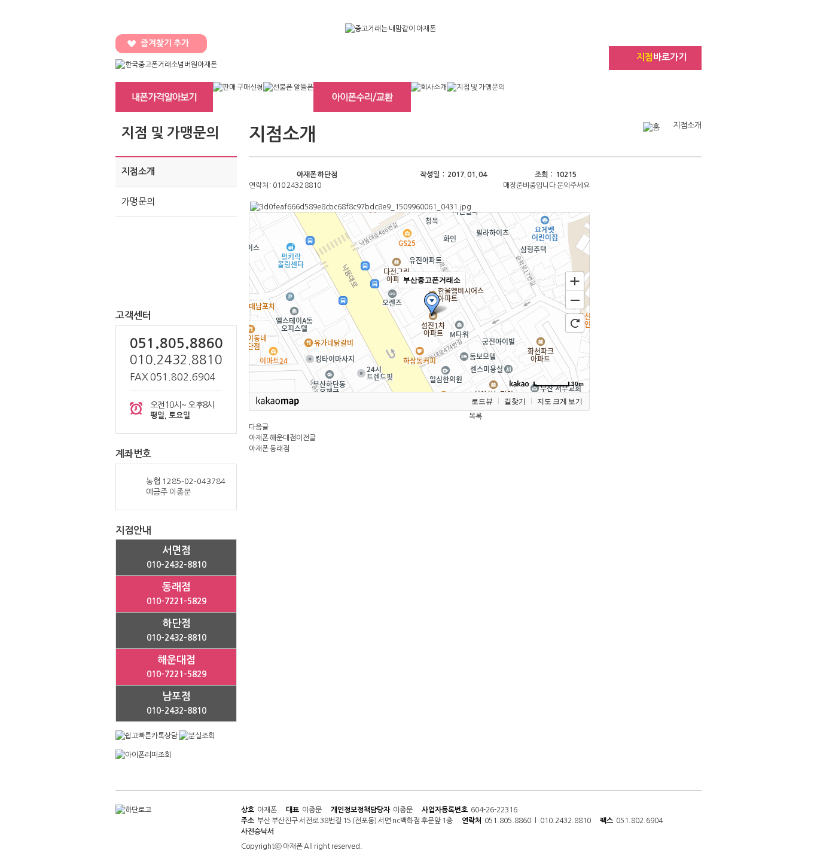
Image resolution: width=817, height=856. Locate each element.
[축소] (575, 300)
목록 (475, 416)
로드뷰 (482, 401)
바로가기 (661, 57)
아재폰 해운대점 (272, 437)
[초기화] (575, 323)
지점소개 (138, 171)
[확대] (575, 280)
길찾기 (515, 401)
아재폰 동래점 (269, 448)
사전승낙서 (257, 831)
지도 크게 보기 (560, 401)
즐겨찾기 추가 (165, 43)
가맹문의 (138, 201)
